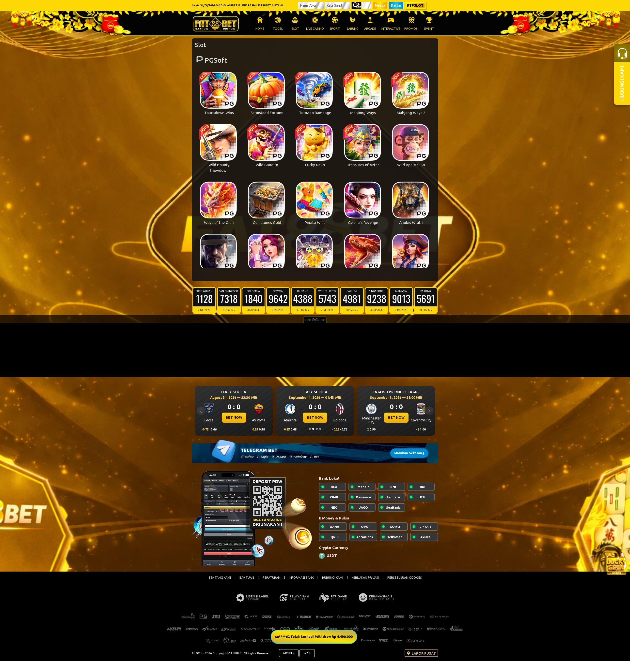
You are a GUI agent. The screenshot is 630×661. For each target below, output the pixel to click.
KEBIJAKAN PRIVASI (365, 577)
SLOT (295, 28)
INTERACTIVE (390, 28)
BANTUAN (246, 577)
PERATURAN (271, 577)
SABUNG (352, 28)
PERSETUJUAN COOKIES (404, 577)
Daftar (396, 5)
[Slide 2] (313, 428)
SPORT (335, 28)
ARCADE (370, 28)
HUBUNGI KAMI (332, 577)
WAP (307, 653)
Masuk (380, 5)
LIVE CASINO (315, 28)
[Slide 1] (310, 428)
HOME (259, 28)
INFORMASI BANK (301, 577)
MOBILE (288, 653)
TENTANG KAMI (219, 577)
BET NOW (234, 417)
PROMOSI (411, 28)
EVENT (429, 28)
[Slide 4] (320, 428)
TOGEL (278, 28)
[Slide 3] (317, 428)
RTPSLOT (415, 5)
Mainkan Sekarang (409, 453)
